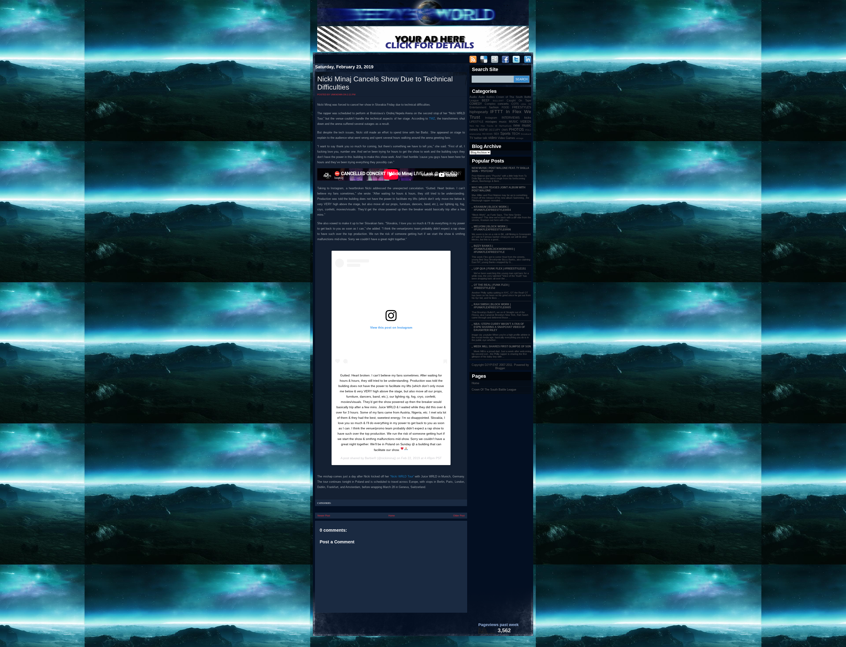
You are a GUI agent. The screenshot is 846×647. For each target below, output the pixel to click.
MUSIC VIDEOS (520, 121)
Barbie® (370, 458)
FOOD (505, 107)
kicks (527, 117)
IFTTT (496, 111)
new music (522, 125)
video (492, 138)
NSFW (483, 129)
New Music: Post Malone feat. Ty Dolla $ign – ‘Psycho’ (500, 169)
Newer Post (323, 515)
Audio (473, 97)
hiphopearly (478, 112)
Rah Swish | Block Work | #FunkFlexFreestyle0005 (492, 306)
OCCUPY (494, 129)
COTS (515, 103)
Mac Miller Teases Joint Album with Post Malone (498, 189)
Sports (505, 133)
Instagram (491, 117)
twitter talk (480, 138)
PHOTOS (516, 129)
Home (391, 515)
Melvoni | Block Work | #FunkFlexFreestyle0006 (492, 228)
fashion (494, 107)
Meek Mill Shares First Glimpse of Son (502, 346)
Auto (481, 97)
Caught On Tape (519, 100)
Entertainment (477, 107)
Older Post (459, 515)
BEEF (486, 100)
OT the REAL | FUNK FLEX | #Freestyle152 (491, 286)
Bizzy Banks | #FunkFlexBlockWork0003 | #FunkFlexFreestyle (494, 249)
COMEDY (475, 103)
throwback (526, 134)
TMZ (432, 118)
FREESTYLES (521, 107)
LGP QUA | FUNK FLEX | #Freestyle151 (500, 268)
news (473, 129)
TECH (515, 133)
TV (471, 138)
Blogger (500, 368)
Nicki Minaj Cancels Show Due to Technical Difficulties (385, 83)
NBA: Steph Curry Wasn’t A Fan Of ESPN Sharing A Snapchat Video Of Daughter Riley (499, 327)
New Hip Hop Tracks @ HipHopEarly (490, 126)
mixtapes (491, 121)
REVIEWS (487, 134)
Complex (490, 103)
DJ (530, 104)
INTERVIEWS (511, 117)
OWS (505, 129)
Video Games (506, 138)
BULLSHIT (498, 100)
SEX (496, 133)
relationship (475, 134)
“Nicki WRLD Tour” (402, 476)
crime (523, 104)
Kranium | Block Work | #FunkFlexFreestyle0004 (492, 208)
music (503, 121)
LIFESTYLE (476, 121)
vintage (519, 138)
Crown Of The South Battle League (494, 389)
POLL (528, 130)
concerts (503, 103)
